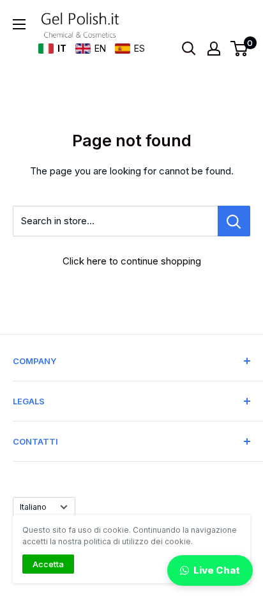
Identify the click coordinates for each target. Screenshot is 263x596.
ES (139, 48)
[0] (240, 48)
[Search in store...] (234, 221)
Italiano (33, 507)
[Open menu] (19, 24)
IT (61, 48)
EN (100, 48)
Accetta (48, 564)
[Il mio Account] (213, 49)
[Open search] (189, 49)
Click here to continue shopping (132, 261)
